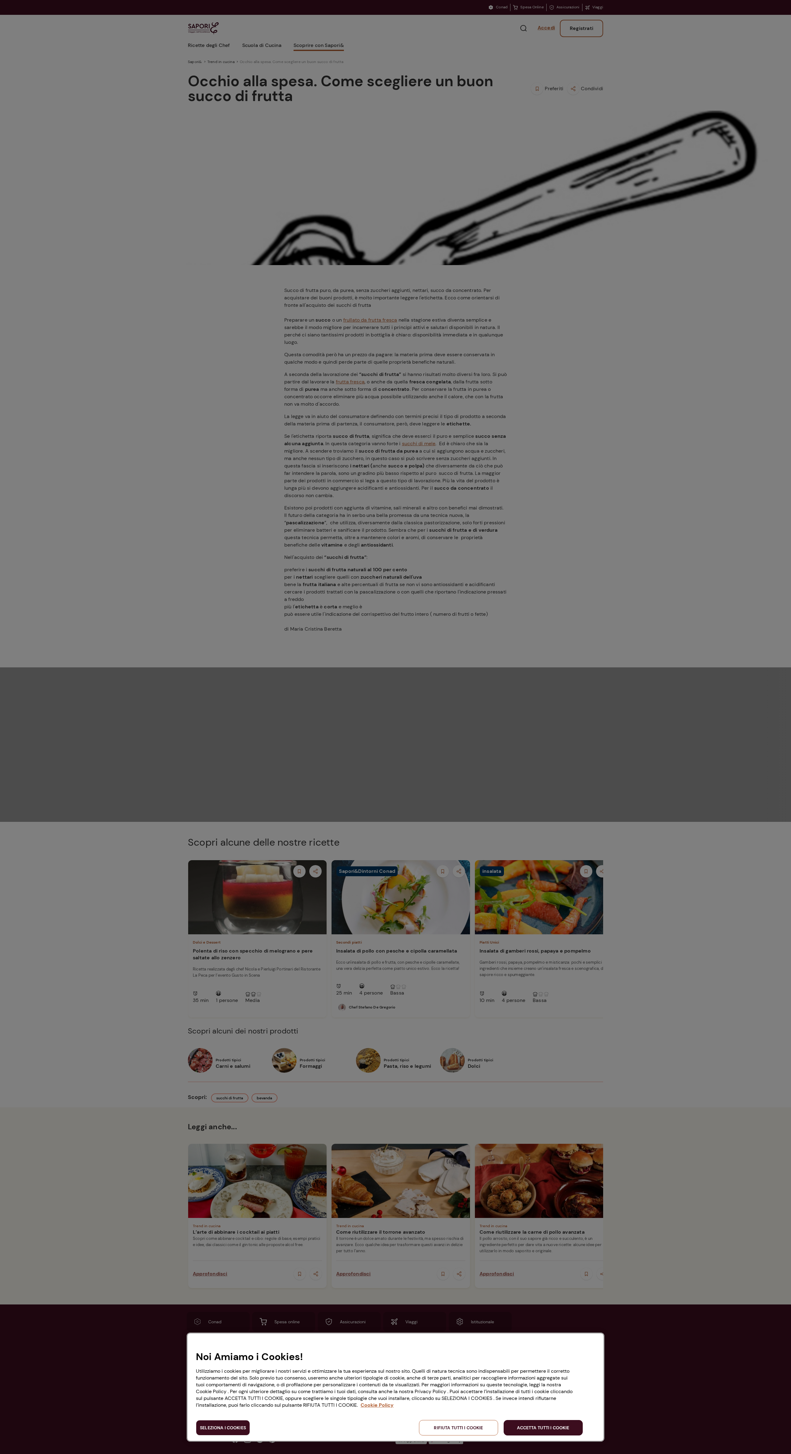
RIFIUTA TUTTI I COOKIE (458, 1428)
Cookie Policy (377, 1405)
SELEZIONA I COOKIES (223, 1428)
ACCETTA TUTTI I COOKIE (543, 1428)
